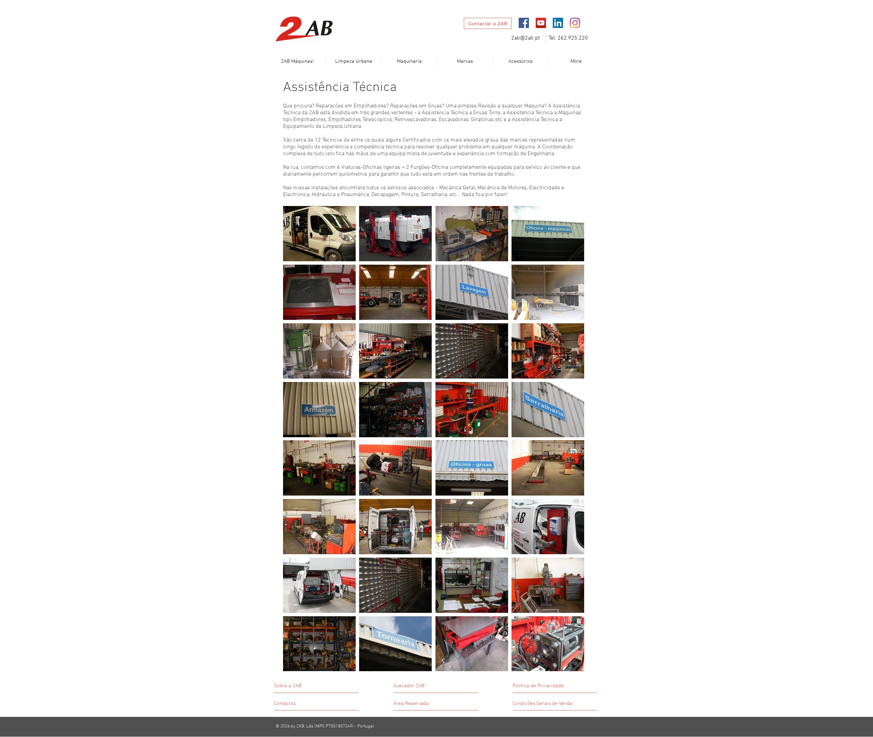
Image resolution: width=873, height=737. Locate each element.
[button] (353, 61)
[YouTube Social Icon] (541, 23)
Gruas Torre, (488, 112)
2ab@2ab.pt (525, 38)
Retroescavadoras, (417, 119)
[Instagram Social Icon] (575, 23)
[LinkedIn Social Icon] (558, 23)
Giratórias (482, 119)
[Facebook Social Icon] (524, 23)
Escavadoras (454, 119)
